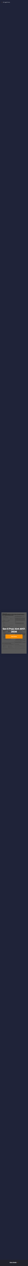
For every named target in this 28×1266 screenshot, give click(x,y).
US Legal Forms (6, 2)
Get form (14, 636)
